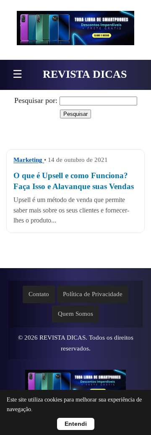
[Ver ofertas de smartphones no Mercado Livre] (75, 30)
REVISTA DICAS (85, 74)
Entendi (76, 424)
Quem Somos (75, 313)
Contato (39, 294)
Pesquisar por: (35, 100)
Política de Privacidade (92, 294)
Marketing (28, 159)
